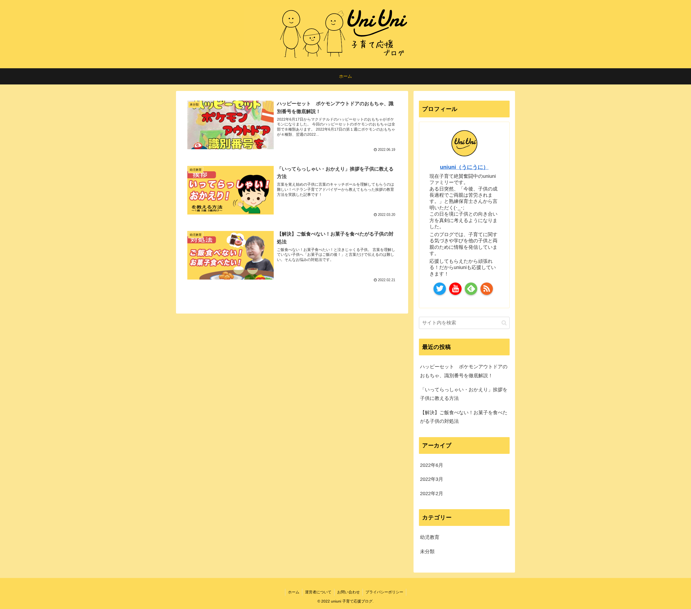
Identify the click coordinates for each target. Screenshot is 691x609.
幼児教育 (429, 537)
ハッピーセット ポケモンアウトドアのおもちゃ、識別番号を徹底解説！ (463, 371)
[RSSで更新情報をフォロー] (486, 289)
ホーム (293, 592)
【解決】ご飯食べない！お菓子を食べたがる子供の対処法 (463, 417)
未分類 (427, 551)
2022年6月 (431, 465)
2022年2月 (431, 493)
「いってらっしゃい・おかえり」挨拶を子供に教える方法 (463, 394)
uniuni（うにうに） (464, 167)
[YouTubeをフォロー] (455, 289)
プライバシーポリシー (384, 592)
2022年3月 (431, 479)
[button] (504, 323)
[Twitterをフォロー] (439, 289)
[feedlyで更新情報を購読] (471, 289)
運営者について (318, 592)
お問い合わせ (348, 592)
